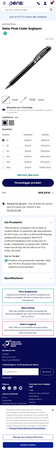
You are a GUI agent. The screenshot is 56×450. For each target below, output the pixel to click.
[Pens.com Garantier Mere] (12, 344)
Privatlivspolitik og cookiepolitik (14, 403)
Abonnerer (47, 372)
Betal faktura (34, 396)
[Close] (53, 410)
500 (8, 167)
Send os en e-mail (9, 357)
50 (8, 151)
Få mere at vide (14, 210)
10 (7, 140)
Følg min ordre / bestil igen (39, 393)
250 (8, 162)
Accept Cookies (28, 445)
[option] (5, 122)
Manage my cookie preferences (28, 437)
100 (8, 156)
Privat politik (7, 377)
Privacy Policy (15, 428)
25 (8, 145)
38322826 (16, 360)
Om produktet (13, 222)
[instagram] (9, 389)
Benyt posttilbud (35, 399)
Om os (4, 397)
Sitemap (32, 402)
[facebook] (4, 389)
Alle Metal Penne (9, 24)
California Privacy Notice (33, 428)
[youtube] (20, 389)
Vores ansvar (6, 400)
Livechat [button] (5, 354)
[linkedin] (15, 389)
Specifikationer (13, 278)
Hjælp (31, 390)
